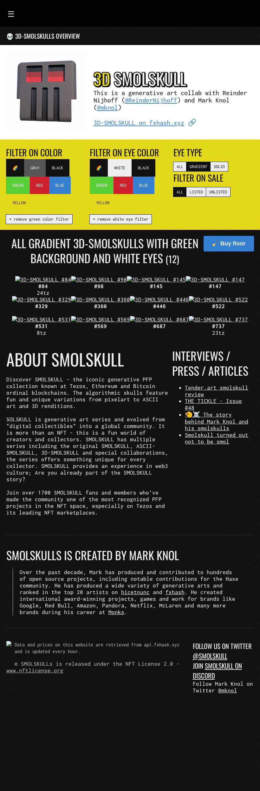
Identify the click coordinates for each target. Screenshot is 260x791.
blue (59, 185)
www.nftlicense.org (34, 670)
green (17, 185)
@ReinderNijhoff (151, 100)
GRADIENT (198, 166)
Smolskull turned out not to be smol (216, 438)
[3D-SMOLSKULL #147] (215, 279)
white (119, 167)
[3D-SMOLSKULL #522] (218, 299)
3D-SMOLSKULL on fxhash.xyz (139, 122)
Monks (116, 612)
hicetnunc (135, 592)
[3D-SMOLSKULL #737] (218, 319)
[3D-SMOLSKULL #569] (100, 319)
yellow (19, 202)
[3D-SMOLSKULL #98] (99, 279)
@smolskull (210, 656)
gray (34, 167)
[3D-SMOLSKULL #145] (156, 279)
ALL (180, 166)
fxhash (175, 592)
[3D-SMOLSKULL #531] (41, 319)
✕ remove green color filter (39, 219)
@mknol (107, 107)
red (39, 185)
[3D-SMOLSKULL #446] (159, 299)
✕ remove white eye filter (120, 219)
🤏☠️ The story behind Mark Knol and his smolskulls (216, 421)
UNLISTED (218, 192)
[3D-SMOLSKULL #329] (41, 299)
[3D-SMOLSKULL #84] (43, 279)
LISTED (196, 192)
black (57, 167)
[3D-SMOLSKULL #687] (159, 319)
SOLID (219, 166)
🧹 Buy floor (228, 243)
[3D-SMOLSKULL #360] (100, 299)
